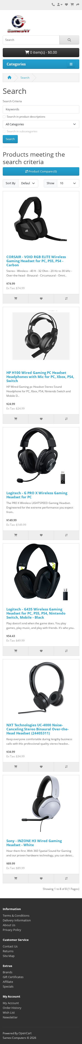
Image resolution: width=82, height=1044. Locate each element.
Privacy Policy (12, 930)
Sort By (10, 183)
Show (50, 183)
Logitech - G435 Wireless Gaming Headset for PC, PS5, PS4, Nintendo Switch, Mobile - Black (35, 613)
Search (24, 78)
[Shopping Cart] (72, 4)
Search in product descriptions (26, 117)
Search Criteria (12, 101)
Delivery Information (17, 920)
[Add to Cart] (15, 298)
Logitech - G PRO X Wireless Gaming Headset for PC (36, 495)
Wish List (9, 1012)
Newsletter (10, 1017)
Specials (8, 986)
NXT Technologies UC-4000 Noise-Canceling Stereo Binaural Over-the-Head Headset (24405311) (37, 729)
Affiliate (8, 982)
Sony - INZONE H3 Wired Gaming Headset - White (34, 842)
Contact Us (10, 946)
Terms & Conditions (16, 915)
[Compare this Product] (66, 298)
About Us (9, 925)
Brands (7, 972)
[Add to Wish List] (41, 298)
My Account (11, 1003)
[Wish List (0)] (66, 4)
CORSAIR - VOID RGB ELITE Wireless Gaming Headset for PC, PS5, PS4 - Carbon (36, 260)
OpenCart (25, 1033)
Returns (8, 951)
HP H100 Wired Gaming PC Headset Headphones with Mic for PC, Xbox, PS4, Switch (40, 376)
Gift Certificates (13, 977)
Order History (12, 1008)
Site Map (9, 956)
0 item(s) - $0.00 (43, 52)
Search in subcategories (22, 131)
